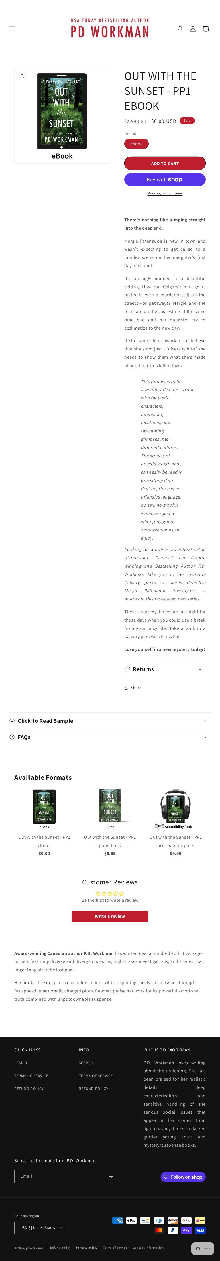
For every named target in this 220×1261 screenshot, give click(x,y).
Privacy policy (86, 1248)
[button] (12, 29)
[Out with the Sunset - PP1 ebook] (44, 829)
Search (21, 1062)
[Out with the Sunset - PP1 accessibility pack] (175, 829)
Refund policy (29, 1088)
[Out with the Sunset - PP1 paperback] (110, 829)
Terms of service (115, 1248)
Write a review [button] (110, 916)
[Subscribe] (111, 1176)
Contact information (148, 1248)
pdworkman (35, 1248)
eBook (136, 143)
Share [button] (136, 687)
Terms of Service (31, 1075)
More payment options (165, 193)
